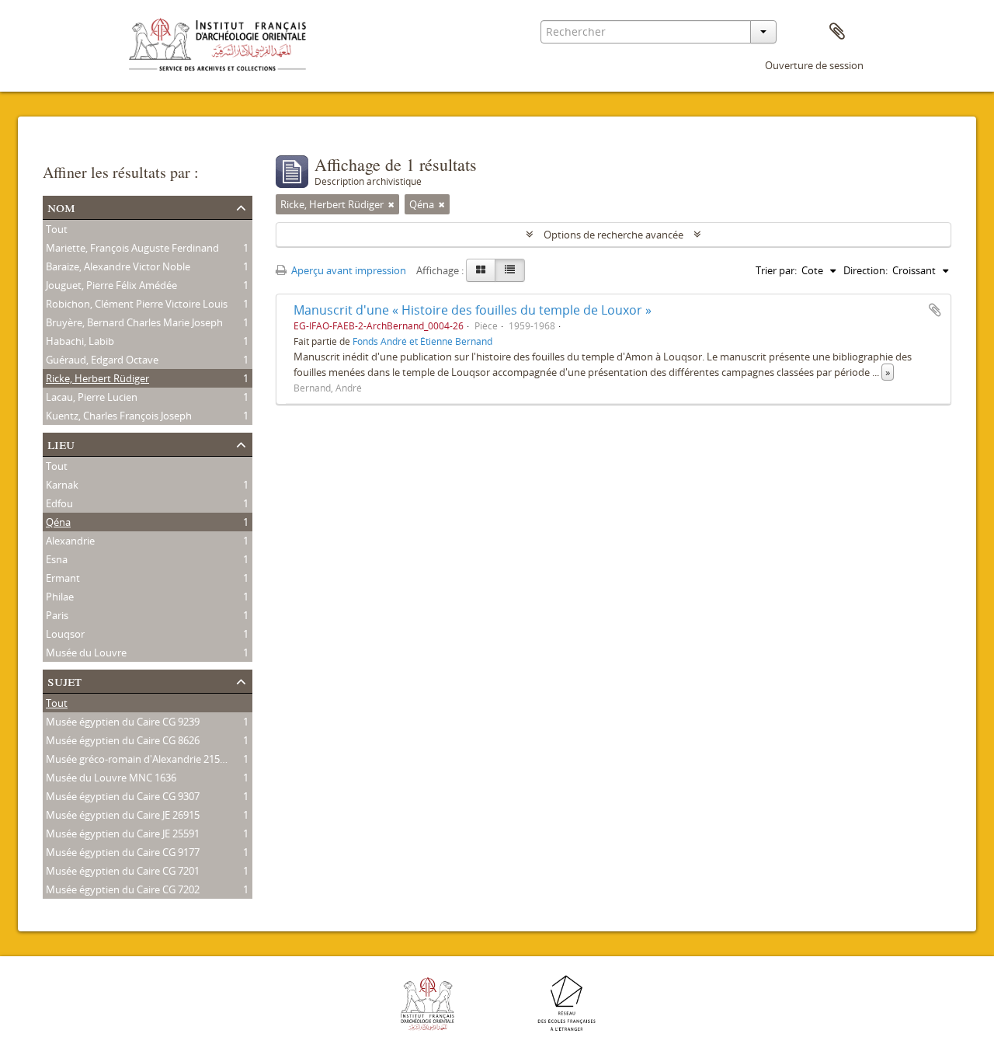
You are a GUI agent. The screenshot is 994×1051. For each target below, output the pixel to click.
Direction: (865, 270)
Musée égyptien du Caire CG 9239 (123, 722)
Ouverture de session (814, 65)
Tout (57, 229)
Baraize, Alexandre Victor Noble (118, 266)
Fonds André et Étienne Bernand (422, 341)
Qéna (58, 522)
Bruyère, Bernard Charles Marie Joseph (134, 322)
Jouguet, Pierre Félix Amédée (111, 285)
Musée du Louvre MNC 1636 (111, 778)
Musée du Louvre (86, 652)
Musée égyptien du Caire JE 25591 (123, 833)
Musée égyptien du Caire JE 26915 (123, 815)
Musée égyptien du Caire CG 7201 (123, 871)
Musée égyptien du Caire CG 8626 (123, 740)
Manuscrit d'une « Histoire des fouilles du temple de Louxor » (473, 309)
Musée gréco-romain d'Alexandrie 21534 (138, 759)
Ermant (63, 578)
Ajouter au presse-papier (935, 310)
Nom (61, 206)
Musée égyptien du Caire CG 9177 (123, 852)
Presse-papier (837, 31)
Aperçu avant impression (347, 270)
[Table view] (510, 270)
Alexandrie (70, 541)
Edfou (59, 503)
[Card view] (480, 270)
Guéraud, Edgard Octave (102, 360)
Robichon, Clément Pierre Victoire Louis (137, 304)
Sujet (64, 680)
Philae (60, 597)
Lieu (61, 443)
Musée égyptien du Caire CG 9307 (123, 796)
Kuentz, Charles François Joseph (119, 416)
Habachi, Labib (80, 341)
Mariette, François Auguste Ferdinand (132, 248)
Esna (57, 559)
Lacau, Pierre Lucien (91, 397)
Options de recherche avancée (613, 235)
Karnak (62, 485)
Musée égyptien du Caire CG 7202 (123, 889)
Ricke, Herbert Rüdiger (97, 378)
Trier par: (776, 270)
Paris (57, 615)
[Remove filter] (391, 204)
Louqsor (65, 634)
